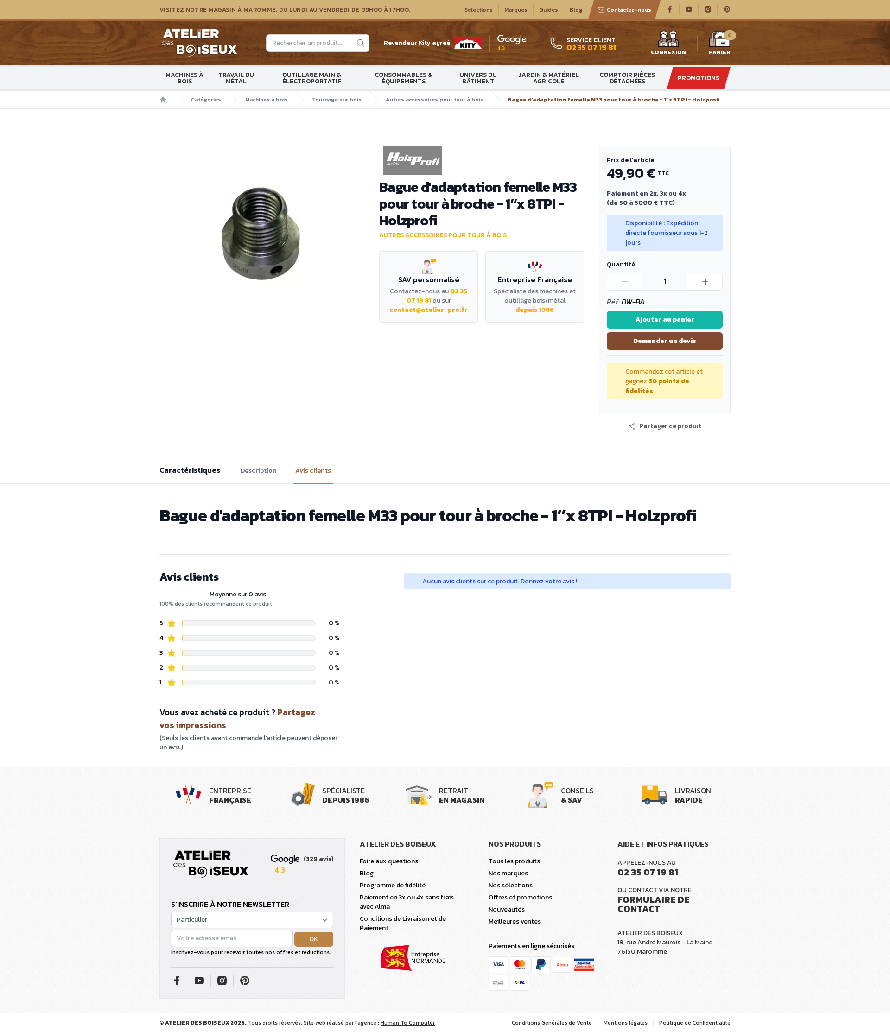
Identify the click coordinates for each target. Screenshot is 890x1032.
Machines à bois (184, 78)
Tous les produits (514, 861)
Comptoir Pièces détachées (627, 78)
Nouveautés (507, 909)
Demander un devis (664, 341)
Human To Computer (408, 1023)
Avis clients (313, 470)
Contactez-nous (629, 10)
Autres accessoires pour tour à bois (434, 99)
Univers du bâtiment (478, 78)
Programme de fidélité (393, 885)
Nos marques (508, 873)
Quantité (621, 264)
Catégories (206, 99)
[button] (664, 426)
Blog (576, 9)
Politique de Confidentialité (695, 1022)
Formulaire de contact (653, 904)
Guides (548, 9)
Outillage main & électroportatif (311, 78)
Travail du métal (236, 78)
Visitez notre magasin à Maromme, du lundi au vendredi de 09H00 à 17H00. (284, 9)
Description (259, 470)
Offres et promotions (520, 897)
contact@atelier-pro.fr (428, 310)
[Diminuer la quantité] (624, 281)
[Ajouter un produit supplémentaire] (704, 281)
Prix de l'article (630, 160)
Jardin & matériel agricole (548, 78)
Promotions (698, 78)
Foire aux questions (389, 861)
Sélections (478, 9)
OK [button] (313, 939)
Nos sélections (511, 885)
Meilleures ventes (515, 921)
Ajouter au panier (665, 319)
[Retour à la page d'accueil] (211, 865)
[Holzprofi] (481, 160)
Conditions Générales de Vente (552, 1022)
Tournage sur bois (337, 99)
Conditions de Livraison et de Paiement (403, 923)
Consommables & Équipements (403, 78)
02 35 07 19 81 (647, 872)
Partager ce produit (670, 426)
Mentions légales (626, 1022)
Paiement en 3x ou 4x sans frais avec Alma (407, 902)
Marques (516, 9)
